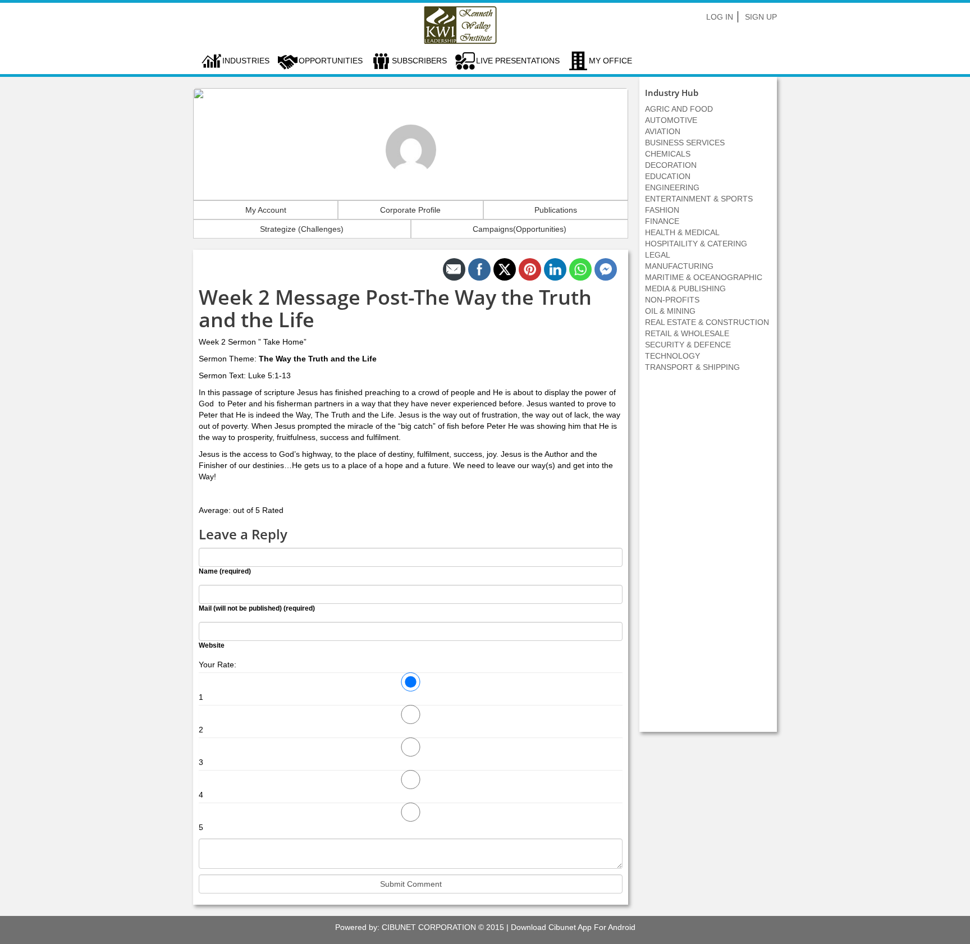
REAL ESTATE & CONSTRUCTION (707, 322)
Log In (719, 16)
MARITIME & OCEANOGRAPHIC (703, 277)
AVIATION (662, 131)
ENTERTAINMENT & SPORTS (699, 198)
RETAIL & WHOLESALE (687, 333)
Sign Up (761, 16)
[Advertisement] (708, 557)
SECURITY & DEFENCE (688, 344)
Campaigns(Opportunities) (519, 228)
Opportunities (331, 60)
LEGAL (657, 254)
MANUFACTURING (679, 266)
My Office (610, 60)
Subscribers (419, 60)
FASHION (662, 209)
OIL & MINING (670, 310)
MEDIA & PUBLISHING (685, 288)
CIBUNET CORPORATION (429, 927)
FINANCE (662, 221)
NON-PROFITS (672, 299)
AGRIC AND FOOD (679, 108)
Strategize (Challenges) (302, 228)
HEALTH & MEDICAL (682, 232)
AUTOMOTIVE (671, 120)
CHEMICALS (667, 153)
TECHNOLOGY (672, 355)
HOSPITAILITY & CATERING (696, 243)
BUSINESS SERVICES (685, 142)
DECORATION (671, 165)
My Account (265, 209)
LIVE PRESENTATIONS (518, 60)
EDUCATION (667, 176)
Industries (245, 60)
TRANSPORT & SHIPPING (692, 367)
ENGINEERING (672, 187)
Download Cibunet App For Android (573, 927)
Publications (555, 209)
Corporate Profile (410, 209)
